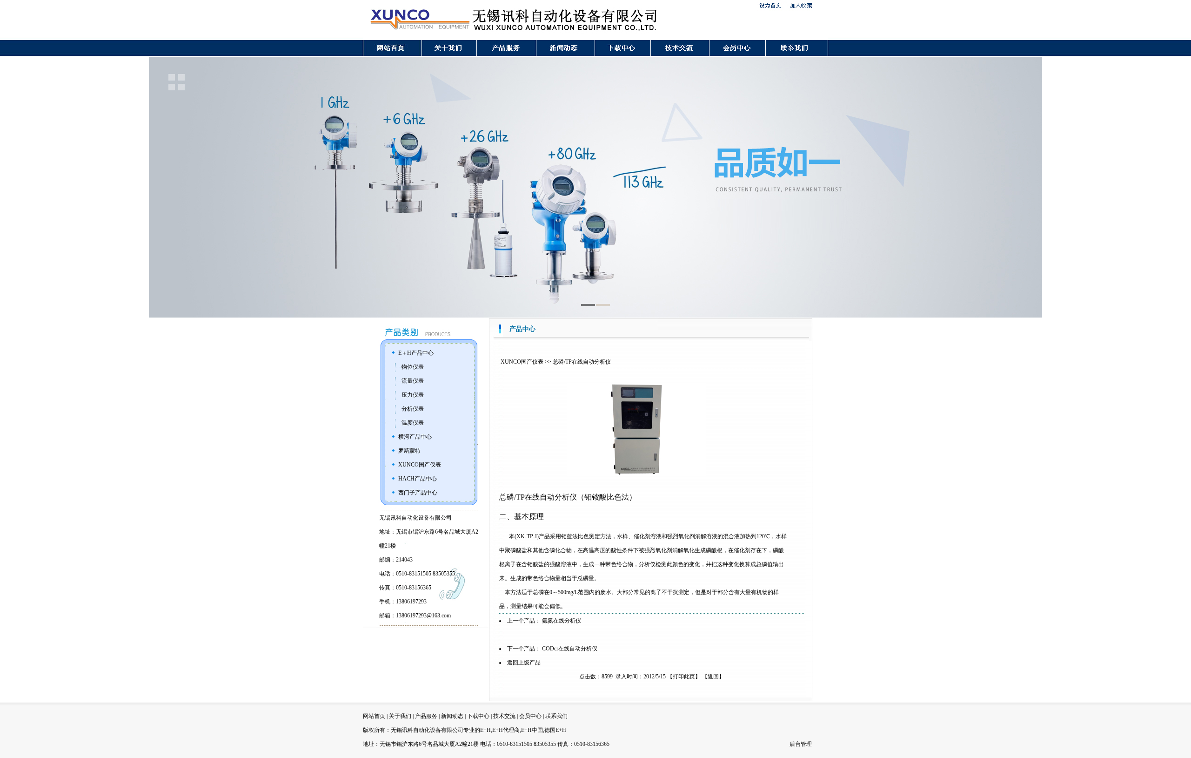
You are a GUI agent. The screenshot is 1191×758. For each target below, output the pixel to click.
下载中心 (478, 716)
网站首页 (374, 716)
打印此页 (684, 676)
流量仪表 (412, 381)
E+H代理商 (506, 730)
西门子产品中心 (417, 492)
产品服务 (426, 716)
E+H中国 (532, 730)
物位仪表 (412, 367)
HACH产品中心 (417, 478)
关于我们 (400, 716)
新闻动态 (452, 716)
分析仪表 (412, 409)
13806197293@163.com (423, 615)
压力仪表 (412, 395)
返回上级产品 (524, 662)
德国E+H (555, 730)
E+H (485, 730)
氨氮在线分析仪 (561, 620)
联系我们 (556, 716)
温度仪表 (412, 423)
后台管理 (801, 744)
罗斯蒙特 (409, 450)
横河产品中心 (415, 436)
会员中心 (530, 716)
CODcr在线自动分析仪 (569, 648)
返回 (713, 676)
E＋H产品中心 (416, 353)
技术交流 (504, 716)
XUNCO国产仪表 (419, 464)
